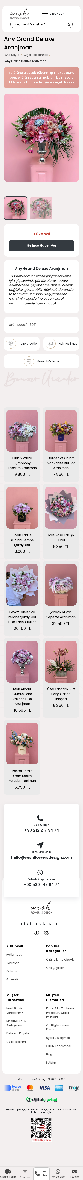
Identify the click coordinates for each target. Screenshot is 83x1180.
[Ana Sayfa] (41, 911)
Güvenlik (12, 979)
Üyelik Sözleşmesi (58, 1038)
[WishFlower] (19, 13)
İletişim (51, 1062)
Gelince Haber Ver (41, 245)
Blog (49, 1054)
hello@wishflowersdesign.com (41, 857)
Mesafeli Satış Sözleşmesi (16, 1023)
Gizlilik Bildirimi (16, 1042)
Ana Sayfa (12, 55)
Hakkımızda (14, 955)
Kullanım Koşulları (18, 1033)
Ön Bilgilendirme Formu (57, 1027)
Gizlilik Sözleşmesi (58, 1046)
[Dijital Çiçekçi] (41, 1099)
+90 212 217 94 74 (41, 830)
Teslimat (12, 963)
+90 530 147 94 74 (41, 884)
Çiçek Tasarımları (36, 55)
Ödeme (11, 971)
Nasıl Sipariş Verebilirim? (14, 1010)
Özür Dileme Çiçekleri (61, 960)
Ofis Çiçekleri (55, 968)
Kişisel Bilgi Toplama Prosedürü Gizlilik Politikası (60, 1012)
